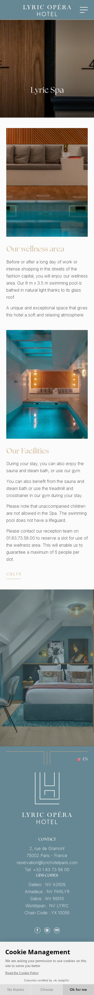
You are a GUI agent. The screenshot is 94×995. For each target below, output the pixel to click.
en (85, 760)
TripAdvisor (57, 930)
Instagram (47, 930)
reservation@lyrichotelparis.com (47, 862)
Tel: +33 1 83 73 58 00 (47, 869)
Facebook (37, 930)
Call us (13, 574)
